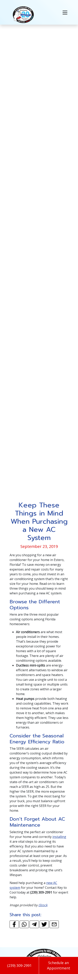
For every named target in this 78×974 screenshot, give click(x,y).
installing (59, 837)
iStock (42, 905)
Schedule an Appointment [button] (58, 965)
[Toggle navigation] (65, 12)
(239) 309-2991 (19, 965)
